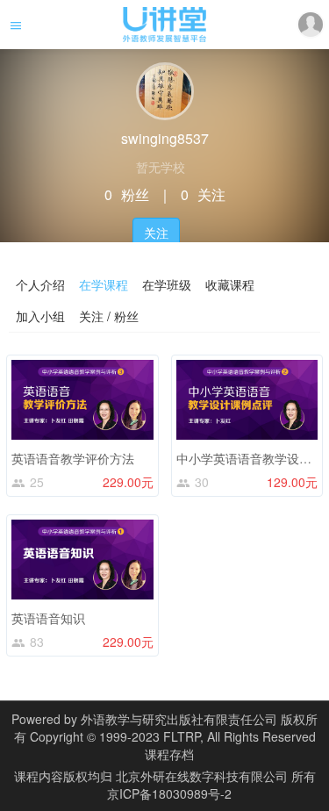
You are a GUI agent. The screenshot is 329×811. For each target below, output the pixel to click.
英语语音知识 (48, 618)
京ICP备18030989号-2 (169, 793)
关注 (156, 232)
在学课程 (103, 284)
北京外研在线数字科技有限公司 (203, 776)
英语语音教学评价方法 (72, 458)
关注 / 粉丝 (109, 316)
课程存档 (169, 754)
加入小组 (40, 316)
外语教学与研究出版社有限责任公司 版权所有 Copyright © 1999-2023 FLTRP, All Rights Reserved (166, 727)
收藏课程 (229, 284)
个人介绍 (40, 284)
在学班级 (166, 284)
